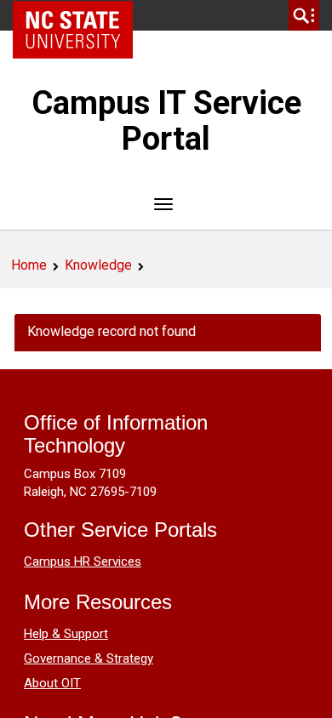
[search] (304, 15)
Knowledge (98, 265)
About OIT (52, 683)
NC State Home (79, 15)
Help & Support (66, 633)
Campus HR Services (82, 561)
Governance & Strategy (88, 658)
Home (29, 265)
